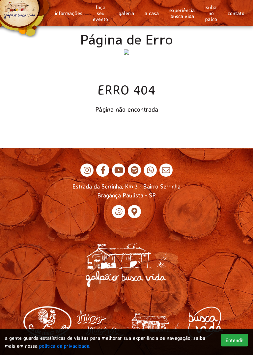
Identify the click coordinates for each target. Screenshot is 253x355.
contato (236, 13)
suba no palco (211, 13)
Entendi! (234, 340)
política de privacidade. (64, 345)
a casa (152, 13)
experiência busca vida (182, 13)
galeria (126, 13)
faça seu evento (100, 13)
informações (68, 13)
